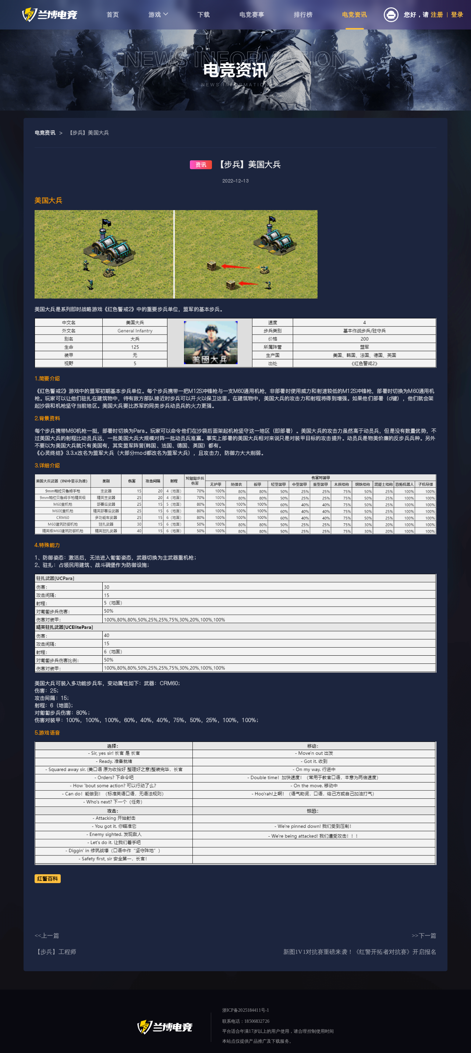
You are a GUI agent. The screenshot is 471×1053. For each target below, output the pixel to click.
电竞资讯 (354, 14)
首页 (113, 14)
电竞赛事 (252, 14)
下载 (204, 14)
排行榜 (303, 14)
